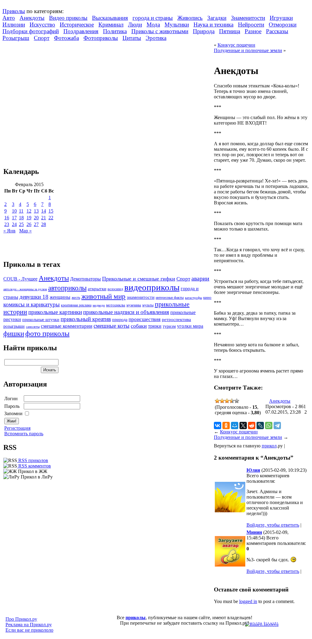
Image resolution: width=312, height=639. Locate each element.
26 (29, 224)
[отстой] (217, 400)
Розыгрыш (15, 38)
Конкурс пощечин (236, 45)
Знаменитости (248, 18)
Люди (135, 24)
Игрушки (281, 18)
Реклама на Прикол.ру (28, 624)
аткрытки (97, 288)
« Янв (9, 230)
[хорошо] (231, 400)
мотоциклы (115, 305)
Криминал (110, 24)
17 (14, 217)
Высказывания (110, 18)
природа (119, 319)
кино (207, 297)
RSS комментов (34, 465)
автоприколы (67, 288)
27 (36, 224)
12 (29, 211)
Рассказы (277, 31)
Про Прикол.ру (21, 619)
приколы (136, 617)
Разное (253, 31)
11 (21, 211)
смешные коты (111, 326)
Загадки (216, 18)
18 (21, 217)
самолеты (33, 326)
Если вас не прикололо (29, 630)
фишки (13, 333)
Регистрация (17, 428)
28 (43, 224)
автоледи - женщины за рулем (25, 289)
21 (43, 217)
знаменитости (140, 297)
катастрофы (193, 297)
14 (43, 211)
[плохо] (222, 400)
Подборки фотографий (30, 31)
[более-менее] (227, 400)
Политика (115, 31)
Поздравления (80, 31)
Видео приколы (68, 18)
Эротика (156, 38)
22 (50, 217)
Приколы (13, 11)
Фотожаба (66, 38)
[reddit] (251, 425)
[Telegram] (277, 425)
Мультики (177, 24)
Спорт (41, 38)
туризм (169, 326)
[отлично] (236, 400)
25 (21, 224)
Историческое (77, 24)
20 (36, 217)
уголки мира (190, 326)
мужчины (133, 305)
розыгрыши (14, 326)
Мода (153, 24)
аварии (200, 278)
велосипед (115, 289)
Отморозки (282, 24)
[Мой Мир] (234, 425)
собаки (139, 326)
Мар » (25, 230)
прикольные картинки (55, 312)
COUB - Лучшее (20, 278)
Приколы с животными (159, 31)
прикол (269, 445)
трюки (154, 326)
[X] (243, 425)
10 (14, 211)
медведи (99, 305)
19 (29, 217)
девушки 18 (34, 297)
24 (14, 224)
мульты (148, 305)
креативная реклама (76, 305)
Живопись (190, 18)
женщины (60, 297)
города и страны (153, 18)
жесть (76, 298)
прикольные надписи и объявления (126, 312)
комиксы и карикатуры (31, 304)
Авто (8, 18)
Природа (203, 31)
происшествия (145, 319)
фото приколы (47, 333)
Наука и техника (213, 24)
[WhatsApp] (268, 425)
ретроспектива (176, 319)
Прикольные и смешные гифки (138, 279)
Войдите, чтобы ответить (272, 525)
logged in (248, 601)
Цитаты (131, 38)
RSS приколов (32, 460)
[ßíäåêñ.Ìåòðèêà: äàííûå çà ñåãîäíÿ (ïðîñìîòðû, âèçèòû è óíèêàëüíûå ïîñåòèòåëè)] (261, 624)
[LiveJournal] (260, 425)
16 (6, 217)
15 (50, 211)
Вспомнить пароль (23, 433)
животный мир (103, 296)
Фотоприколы (100, 38)
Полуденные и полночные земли (248, 50)
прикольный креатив (86, 319)
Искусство (42, 24)
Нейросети (251, 24)
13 (36, 211)
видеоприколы (151, 287)
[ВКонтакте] (217, 425)
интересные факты (170, 298)
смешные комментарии (66, 326)
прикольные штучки (40, 319)
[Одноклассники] (226, 425)
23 (6, 224)
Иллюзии (13, 24)
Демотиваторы (85, 279)
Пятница (229, 31)
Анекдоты (32, 18)
